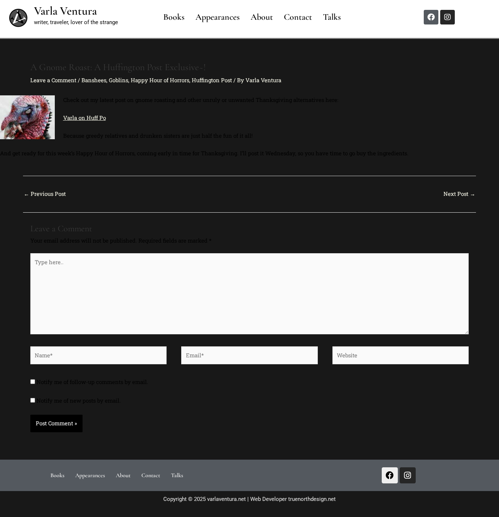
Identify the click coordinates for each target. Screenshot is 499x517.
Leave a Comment (53, 80)
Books (173, 17)
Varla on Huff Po (84, 117)
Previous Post (45, 193)
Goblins (118, 80)
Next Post (459, 193)
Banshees (93, 80)
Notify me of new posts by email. (79, 400)
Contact (298, 17)
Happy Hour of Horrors (160, 80)
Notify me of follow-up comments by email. (92, 381)
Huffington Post (212, 80)
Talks (332, 17)
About (262, 17)
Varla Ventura (65, 11)
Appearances (217, 17)
